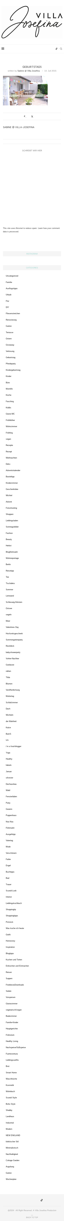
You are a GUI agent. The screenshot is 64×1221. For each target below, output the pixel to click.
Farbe (8, 859)
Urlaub (8, 295)
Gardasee (10, 665)
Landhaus (10, 1116)
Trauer (8, 884)
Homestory (10, 941)
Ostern (9, 339)
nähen (8, 671)
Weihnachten (11, 458)
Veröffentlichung (13, 690)
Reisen (9, 972)
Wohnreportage (12, 558)
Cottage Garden (12, 1160)
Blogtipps (10, 953)
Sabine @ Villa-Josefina (28, 71)
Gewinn (9, 809)
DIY (7, 307)
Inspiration (10, 947)
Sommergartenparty (14, 640)
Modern (9, 1129)
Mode (8, 847)
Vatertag (9, 840)
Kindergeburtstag (13, 370)
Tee (7, 577)
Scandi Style (11, 1098)
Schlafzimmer (12, 702)
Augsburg (10, 1166)
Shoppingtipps (12, 916)
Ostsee (9, 608)
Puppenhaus (11, 815)
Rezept (9, 451)
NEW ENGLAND (13, 1135)
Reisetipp (10, 571)
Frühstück (10, 1035)
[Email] (50, 48)
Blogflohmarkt (12, 552)
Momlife (9, 389)
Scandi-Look (11, 891)
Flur (7, 301)
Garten (9, 326)
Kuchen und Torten (14, 960)
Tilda (8, 677)
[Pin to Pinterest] (35, 116)
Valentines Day (12, 627)
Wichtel (9, 495)
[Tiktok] (57, 48)
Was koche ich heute (15, 928)
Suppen (9, 978)
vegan (8, 439)
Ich (7, 740)
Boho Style (10, 1104)
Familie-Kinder (12, 1022)
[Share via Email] (38, 116)
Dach (8, 709)
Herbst (8, 545)
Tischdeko (10, 583)
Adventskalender (13, 470)
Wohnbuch (10, 1091)
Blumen (9, 684)
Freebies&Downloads (15, 985)
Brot (7, 1066)
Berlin (8, 564)
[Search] (61, 48)
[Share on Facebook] (29, 116)
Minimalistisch (12, 1148)
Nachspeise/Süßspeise (16, 1047)
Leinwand (10, 596)
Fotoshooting (11, 508)
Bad (7, 878)
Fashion (9, 533)
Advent (9, 502)
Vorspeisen (10, 997)
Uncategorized (12, 276)
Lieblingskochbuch (14, 903)
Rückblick (10, 646)
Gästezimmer (11, 1003)
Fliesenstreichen (13, 313)
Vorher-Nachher (12, 658)
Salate (8, 991)
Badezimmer (11, 1016)
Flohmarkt (10, 828)
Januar (9, 771)
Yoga (8, 753)
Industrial (10, 1123)
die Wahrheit (11, 721)
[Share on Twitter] (32, 116)
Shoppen (9, 514)
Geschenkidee (12, 489)
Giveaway (10, 345)
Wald (8, 790)
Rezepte (9, 445)
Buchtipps (10, 872)
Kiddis (8, 408)
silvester (9, 778)
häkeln (8, 765)
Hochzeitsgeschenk (14, 633)
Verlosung (10, 351)
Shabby (9, 1110)
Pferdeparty (11, 364)
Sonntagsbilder (12, 527)
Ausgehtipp (10, 834)
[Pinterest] (44, 48)
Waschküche (11, 1079)
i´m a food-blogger (13, 746)
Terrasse (9, 332)
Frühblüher (10, 420)
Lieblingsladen (12, 520)
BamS (8, 734)
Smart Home (11, 1072)
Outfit (8, 935)
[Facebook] (47, 48)
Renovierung (11, 320)
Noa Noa (9, 822)
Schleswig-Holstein (14, 602)
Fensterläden (11, 796)
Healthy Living (12, 1041)
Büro (8, 382)
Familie (9, 282)
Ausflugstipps (12, 288)
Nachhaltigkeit (12, 1154)
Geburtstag (10, 357)
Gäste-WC (10, 414)
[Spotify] (53, 48)
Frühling (9, 433)
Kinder (8, 376)
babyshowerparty (13, 652)
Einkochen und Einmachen (17, 966)
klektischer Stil (12, 1141)
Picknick (9, 922)
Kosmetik (10, 1085)
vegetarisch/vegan (14, 1010)
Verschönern (11, 853)
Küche (8, 395)
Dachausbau (11, 784)
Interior (9, 897)
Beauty (9, 539)
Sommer (9, 589)
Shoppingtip (11, 909)
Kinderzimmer (12, 483)
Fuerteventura (12, 1054)
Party (8, 803)
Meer (8, 621)
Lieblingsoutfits (12, 1060)
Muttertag (10, 696)
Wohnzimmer (11, 426)
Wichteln (9, 715)
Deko (8, 464)
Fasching (10, 401)
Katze (8, 727)
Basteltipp (10, 476)
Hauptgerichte (12, 1029)
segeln (8, 614)
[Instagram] (41, 48)
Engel (8, 865)
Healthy (9, 759)
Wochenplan (11, 1179)
